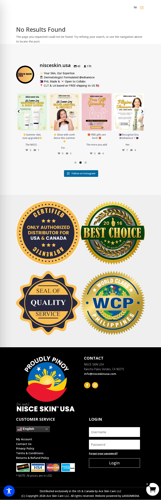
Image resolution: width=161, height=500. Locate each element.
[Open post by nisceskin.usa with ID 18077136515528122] (129, 112)
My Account (24, 439)
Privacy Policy (25, 448)
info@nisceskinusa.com (100, 374)
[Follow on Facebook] (87, 385)
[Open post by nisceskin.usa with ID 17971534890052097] (32, 112)
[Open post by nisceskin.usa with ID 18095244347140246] (64, 112)
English (28, 428)
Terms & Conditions (29, 453)
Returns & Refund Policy (32, 458)
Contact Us (23, 444)
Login (114, 463)
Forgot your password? (103, 453)
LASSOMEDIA (130, 496)
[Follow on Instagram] (95, 385)
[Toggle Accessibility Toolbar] (9, 491)
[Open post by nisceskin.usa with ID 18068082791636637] (97, 112)
